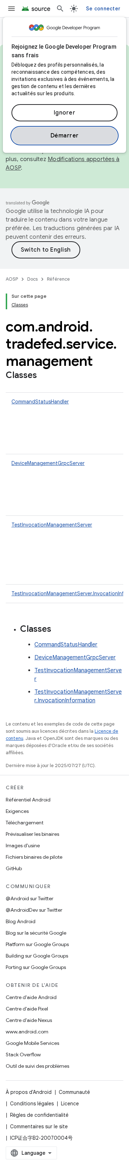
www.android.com (27, 1031)
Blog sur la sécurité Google (36, 933)
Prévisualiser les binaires (32, 834)
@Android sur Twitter (29, 898)
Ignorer (65, 112)
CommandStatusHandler (40, 401)
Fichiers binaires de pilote (34, 857)
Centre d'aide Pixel (27, 1008)
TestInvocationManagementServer (51, 525)
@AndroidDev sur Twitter (34, 910)
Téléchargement (24, 822)
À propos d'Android (29, 1092)
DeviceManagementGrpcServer (48, 463)
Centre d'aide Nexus (29, 1020)
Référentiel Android (28, 799)
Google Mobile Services (32, 1043)
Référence (58, 279)
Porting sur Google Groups (36, 967)
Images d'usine (23, 845)
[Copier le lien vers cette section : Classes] (44, 376)
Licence (70, 1103)
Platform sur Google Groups (37, 944)
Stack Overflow (23, 1054)
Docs (32, 279)
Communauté (74, 1092)
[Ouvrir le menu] (11, 8)
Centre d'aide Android (31, 997)
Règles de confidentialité (39, 1115)
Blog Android (20, 921)
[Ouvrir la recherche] (60, 8)
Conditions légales (32, 1103)
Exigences (17, 811)
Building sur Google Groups (37, 956)
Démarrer (65, 135)
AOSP (12, 279)
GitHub (14, 868)
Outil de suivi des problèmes (37, 1066)
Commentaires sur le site (39, 1126)
